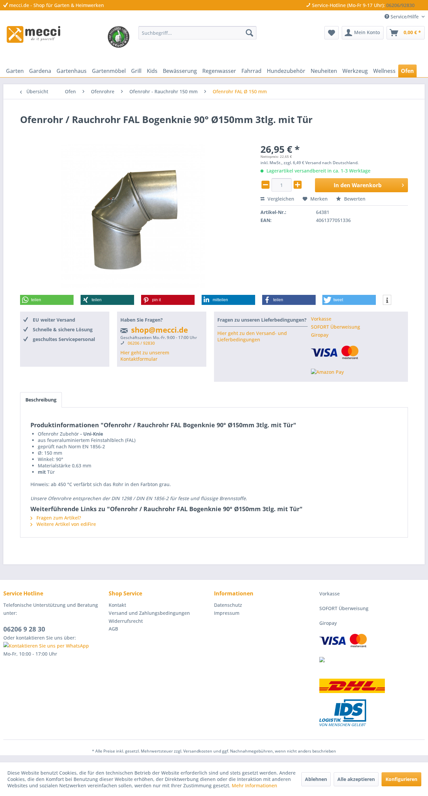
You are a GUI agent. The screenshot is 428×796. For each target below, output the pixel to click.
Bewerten (354, 199)
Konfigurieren (401, 779)
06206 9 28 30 (24, 629)
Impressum (226, 613)
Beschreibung (41, 399)
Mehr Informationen (254, 785)
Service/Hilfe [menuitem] (404, 16)
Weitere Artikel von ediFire (65, 524)
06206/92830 (400, 5)
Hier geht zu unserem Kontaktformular (144, 355)
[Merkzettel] (331, 32)
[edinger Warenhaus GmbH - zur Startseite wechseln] (33, 34)
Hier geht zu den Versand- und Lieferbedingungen (252, 336)
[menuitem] (197, 32)
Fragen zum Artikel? (58, 518)
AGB (113, 629)
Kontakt (117, 605)
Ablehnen (316, 779)
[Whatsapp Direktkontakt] (54, 646)
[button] (47, 300)
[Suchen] (249, 32)
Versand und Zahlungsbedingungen (149, 613)
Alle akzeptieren (356, 779)
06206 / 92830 (141, 343)
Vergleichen (280, 199)
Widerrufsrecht (126, 621)
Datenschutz (228, 605)
